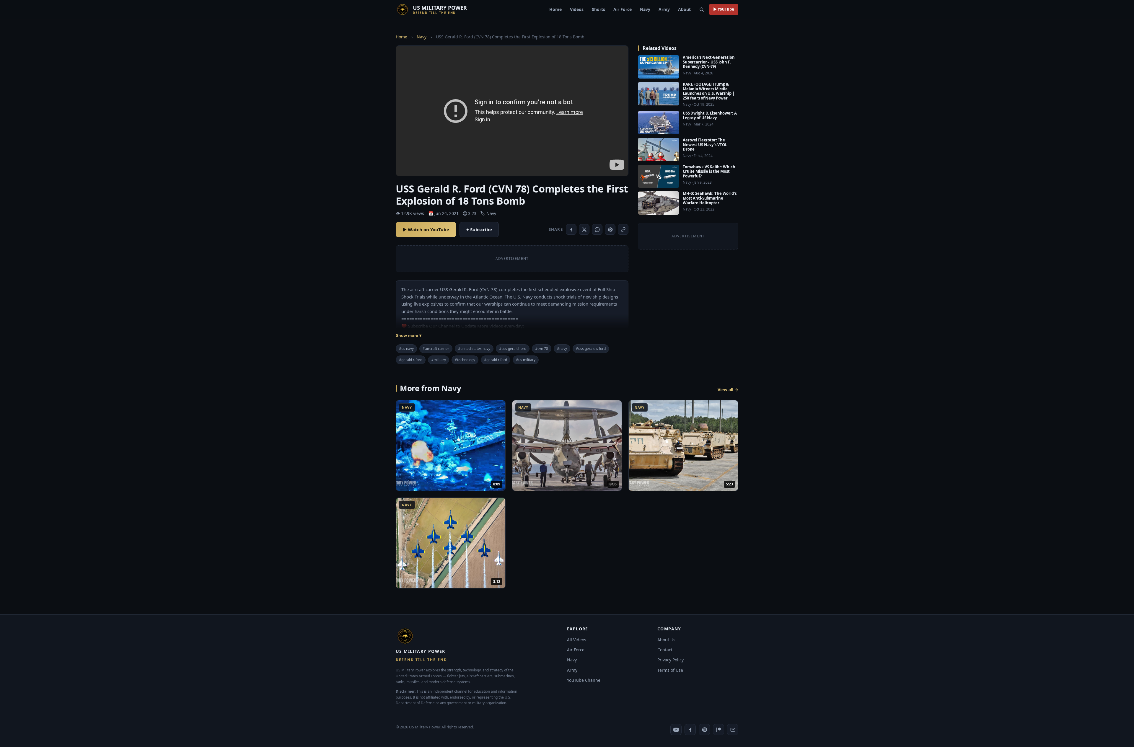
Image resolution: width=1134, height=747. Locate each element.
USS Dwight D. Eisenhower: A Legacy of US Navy (710, 115)
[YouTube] (676, 729)
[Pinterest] (704, 729)
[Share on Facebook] (571, 229)
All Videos (576, 639)
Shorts (598, 9)
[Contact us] (732, 729)
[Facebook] (690, 729)
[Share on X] (584, 229)
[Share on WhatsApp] (597, 229)
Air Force (622, 9)
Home (555, 9)
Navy (645, 9)
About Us (666, 639)
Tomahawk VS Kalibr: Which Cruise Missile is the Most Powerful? (709, 171)
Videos (577, 9)
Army (664, 9)
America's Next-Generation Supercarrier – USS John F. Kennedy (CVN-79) (709, 62)
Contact (664, 650)
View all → (728, 389)
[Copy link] (623, 229)
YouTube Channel (584, 680)
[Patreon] (718, 729)
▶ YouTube (723, 9)
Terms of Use (670, 670)
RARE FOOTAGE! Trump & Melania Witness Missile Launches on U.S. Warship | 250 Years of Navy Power (708, 91)
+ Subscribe (479, 229)
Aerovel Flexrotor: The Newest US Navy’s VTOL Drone (705, 144)
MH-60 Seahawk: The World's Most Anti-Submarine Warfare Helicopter (710, 198)
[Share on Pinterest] (610, 229)
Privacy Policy (670, 660)
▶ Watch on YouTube (426, 229)
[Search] (701, 9)
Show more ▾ (408, 335)
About (684, 9)
